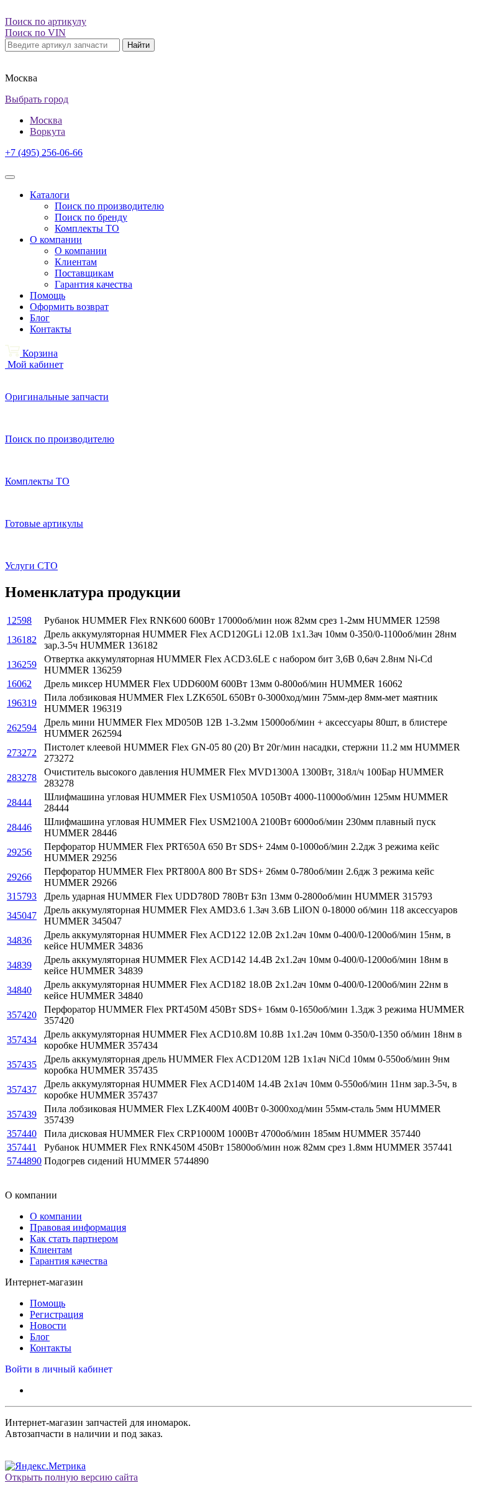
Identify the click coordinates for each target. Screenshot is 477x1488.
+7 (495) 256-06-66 (44, 152)
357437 (22, 1089)
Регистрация (56, 1314)
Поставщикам (84, 273)
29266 (19, 877)
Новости (48, 1325)
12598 (19, 620)
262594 (22, 728)
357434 (22, 1039)
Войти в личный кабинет (58, 1369)
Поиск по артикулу (45, 21)
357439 (22, 1114)
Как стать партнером (74, 1238)
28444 (19, 802)
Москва (46, 120)
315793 (22, 896)
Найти (138, 45)
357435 (22, 1064)
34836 (19, 940)
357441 (22, 1147)
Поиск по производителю (109, 206)
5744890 (24, 1161)
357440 (22, 1133)
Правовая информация (78, 1227)
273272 (22, 752)
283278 (22, 777)
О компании (56, 239)
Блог (40, 318)
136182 (22, 639)
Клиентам (76, 262)
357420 (22, 1015)
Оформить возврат (69, 306)
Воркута (47, 131)
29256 (19, 852)
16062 (19, 683)
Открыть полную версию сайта (71, 1477)
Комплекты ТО (87, 228)
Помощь (47, 295)
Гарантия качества (93, 284)
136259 (22, 664)
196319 (22, 703)
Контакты (50, 329)
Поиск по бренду (91, 217)
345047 (22, 915)
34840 (19, 990)
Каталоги (50, 194)
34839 (19, 965)
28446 (19, 827)
